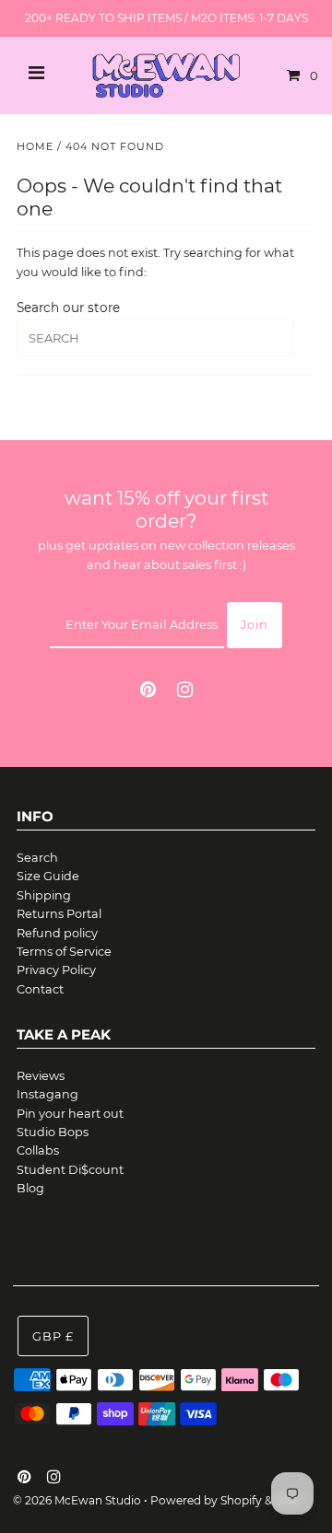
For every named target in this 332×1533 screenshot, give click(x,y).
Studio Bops (53, 1132)
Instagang (47, 1094)
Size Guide (48, 876)
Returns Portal (59, 914)
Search (37, 858)
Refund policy (57, 933)
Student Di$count (70, 1170)
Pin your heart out (70, 1114)
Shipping (44, 895)
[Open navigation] (37, 75)
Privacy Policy (56, 970)
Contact (40, 989)
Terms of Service (64, 951)
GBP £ (53, 1336)
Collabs (38, 1150)
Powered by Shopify (206, 1500)
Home (35, 146)
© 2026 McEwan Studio (77, 1500)
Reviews (41, 1076)
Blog (30, 1188)
